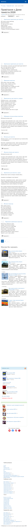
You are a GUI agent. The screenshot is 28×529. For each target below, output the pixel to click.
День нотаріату (6, 517)
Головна (3, 5)
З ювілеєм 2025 (6, 467)
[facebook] (13, 430)
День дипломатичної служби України (10, 475)
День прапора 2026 (11, 372)
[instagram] (16, 430)
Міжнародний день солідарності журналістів (12, 521)
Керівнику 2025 (6, 504)
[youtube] (9, 430)
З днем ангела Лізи (7, 486)
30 (17, 16)
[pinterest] (19, 430)
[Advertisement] (14, 48)
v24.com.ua (3, 1)
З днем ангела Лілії (7, 382)
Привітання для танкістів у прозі (12, 172)
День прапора (6, 481)
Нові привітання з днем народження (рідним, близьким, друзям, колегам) (14, 477)
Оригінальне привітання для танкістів (13, 19)
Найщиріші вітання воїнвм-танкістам (13, 116)
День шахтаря (6, 515)
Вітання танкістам (8, 204)
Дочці (5, 466)
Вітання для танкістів (9, 137)
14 (11, 16)
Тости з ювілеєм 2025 (11, 409)
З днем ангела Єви (11, 386)
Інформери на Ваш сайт (7, 398)
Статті (5, 465)
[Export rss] (25, 368)
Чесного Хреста (6, 490)
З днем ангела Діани (7, 474)
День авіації (6, 512)
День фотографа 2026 (11, 413)
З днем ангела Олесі (7, 489)
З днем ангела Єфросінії (8, 491)
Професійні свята (10, 5)
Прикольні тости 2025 (8, 508)
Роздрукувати (6, 32)
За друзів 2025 (6, 502)
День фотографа (7, 469)
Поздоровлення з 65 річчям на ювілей (15, 417)
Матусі (5, 471)
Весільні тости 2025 (7, 497)
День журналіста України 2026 (13, 421)
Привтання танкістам (9, 80)
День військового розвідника (9, 520)
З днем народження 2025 (8, 498)
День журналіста (7, 472)
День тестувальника (7, 522)
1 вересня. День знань (8, 516)
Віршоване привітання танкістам (13, 221)
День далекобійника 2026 (12, 391)
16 (3, 16)
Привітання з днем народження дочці (15, 405)
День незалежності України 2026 (13, 378)
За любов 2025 (6, 503)
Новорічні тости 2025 (7, 507)
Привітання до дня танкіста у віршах (13, 98)
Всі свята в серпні (6, 396)
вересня (3, 14)
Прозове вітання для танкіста (11, 152)
